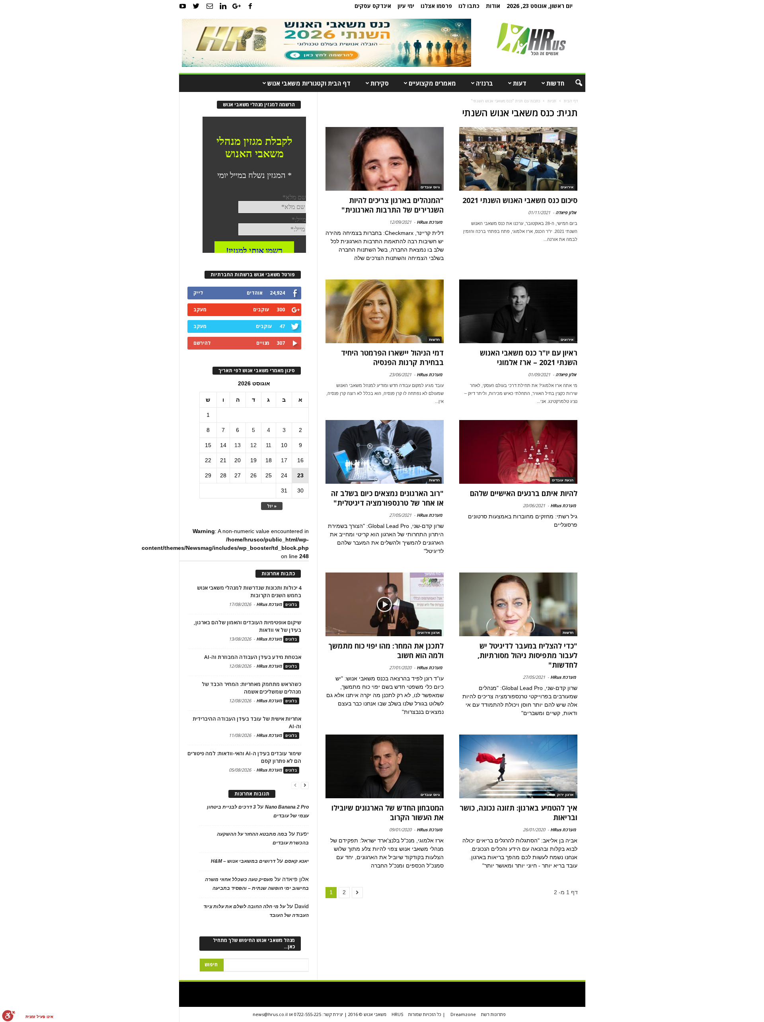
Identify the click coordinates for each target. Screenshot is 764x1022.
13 (237, 445)
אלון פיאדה (565, 212)
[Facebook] (250, 6)
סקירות (379, 83)
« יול (272, 506)
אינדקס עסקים (373, 6)
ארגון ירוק (565, 795)
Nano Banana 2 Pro (287, 807)
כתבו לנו (468, 6)
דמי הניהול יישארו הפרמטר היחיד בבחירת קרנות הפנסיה (392, 357)
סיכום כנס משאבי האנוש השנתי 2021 (519, 200)
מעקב (200, 309)
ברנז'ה (484, 83)
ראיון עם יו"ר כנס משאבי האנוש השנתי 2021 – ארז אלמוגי (528, 357)
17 (284, 460)
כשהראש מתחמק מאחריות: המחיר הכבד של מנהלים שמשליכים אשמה (251, 687)
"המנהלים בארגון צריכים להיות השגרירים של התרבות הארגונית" (392, 205)
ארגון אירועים (428, 633)
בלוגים (291, 604)
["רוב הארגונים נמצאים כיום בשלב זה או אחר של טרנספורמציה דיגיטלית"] (384, 452)
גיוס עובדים (430, 187)
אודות (493, 6)
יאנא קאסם (297, 861)
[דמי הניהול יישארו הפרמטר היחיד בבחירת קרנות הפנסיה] (384, 311)
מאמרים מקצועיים (432, 83)
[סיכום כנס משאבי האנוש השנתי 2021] (518, 159)
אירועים (567, 187)
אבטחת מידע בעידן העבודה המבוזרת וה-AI (252, 656)
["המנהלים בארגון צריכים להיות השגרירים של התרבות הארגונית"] (384, 159)
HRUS (397, 1014)
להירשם (201, 343)
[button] (573, 83)
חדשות (555, 83)
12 (253, 445)
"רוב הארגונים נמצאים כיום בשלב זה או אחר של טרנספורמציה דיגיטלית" (387, 498)
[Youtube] (182, 6)
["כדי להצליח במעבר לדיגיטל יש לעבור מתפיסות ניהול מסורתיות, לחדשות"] (518, 604)
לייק (198, 292)
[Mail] (209, 6)
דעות (519, 83)
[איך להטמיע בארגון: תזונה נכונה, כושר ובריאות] (518, 766)
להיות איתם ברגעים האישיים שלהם (523, 493)
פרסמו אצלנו (436, 6)
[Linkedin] (223, 6)
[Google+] (237, 6)
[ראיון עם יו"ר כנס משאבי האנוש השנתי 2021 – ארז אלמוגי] (518, 311)
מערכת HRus (429, 222)
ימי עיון (406, 6)
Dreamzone (463, 1014)
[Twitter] (196, 6)
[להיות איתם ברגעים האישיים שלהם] (518, 452)
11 (268, 445)
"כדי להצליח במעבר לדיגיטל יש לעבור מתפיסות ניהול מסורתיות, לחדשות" (527, 655)
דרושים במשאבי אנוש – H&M (243, 861)
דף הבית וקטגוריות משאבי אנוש (309, 83)
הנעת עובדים (562, 480)
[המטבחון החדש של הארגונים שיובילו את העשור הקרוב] (384, 766)
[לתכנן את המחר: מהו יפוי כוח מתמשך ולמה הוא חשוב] (384, 604)
